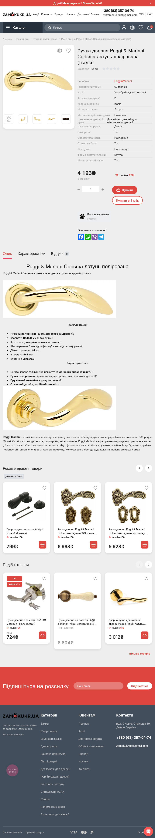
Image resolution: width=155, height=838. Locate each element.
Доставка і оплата (88, 14)
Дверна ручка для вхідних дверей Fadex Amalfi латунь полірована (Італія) (126, 621)
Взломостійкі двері (53, 807)
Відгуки (59, 253)
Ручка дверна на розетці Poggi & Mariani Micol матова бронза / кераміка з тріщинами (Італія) (77, 621)
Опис (7, 253)
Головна (7, 39)
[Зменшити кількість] (79, 189)
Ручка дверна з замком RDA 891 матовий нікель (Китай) (26, 621)
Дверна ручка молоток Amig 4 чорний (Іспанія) (25, 531)
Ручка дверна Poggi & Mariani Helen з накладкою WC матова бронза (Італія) (76, 531)
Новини (70, 14)
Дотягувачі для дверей (55, 769)
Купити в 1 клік (127, 200)
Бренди (59, 14)
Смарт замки (49, 731)
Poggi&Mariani (123, 81)
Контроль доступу (52, 784)
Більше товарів (139, 653)
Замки (45, 723)
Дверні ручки (22, 39)
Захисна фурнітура (53, 754)
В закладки (68, 51)
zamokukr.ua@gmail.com (132, 745)
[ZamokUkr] (21, 715)
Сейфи (45, 799)
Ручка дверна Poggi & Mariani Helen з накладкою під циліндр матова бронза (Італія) (127, 531)
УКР (141, 14)
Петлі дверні (49, 761)
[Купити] (42, 545)
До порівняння (59, 50)
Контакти (46, 14)
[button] (148, 564)
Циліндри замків (51, 739)
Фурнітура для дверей (55, 776)
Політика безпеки (12, 832)
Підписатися (139, 686)
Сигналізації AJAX (52, 791)
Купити (127, 190)
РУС (149, 14)
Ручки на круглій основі (45, 39)
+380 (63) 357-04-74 (118, 11)
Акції (36, 14)
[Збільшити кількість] (103, 189)
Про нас (83, 723)
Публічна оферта (35, 832)
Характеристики (31, 253)
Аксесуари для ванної (55, 814)
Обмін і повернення (91, 746)
